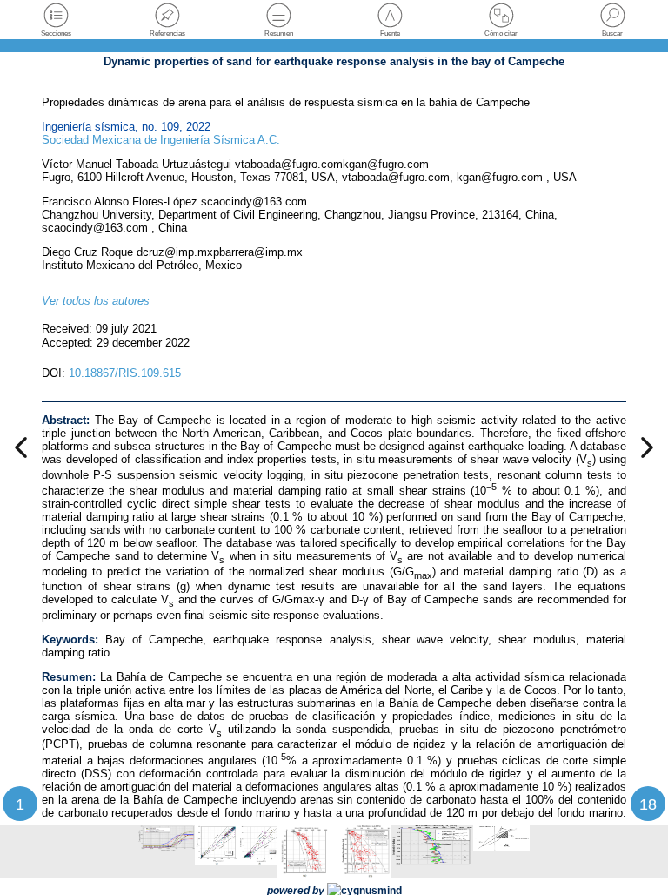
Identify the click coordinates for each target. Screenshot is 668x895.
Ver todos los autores (96, 300)
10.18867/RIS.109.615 (125, 373)
